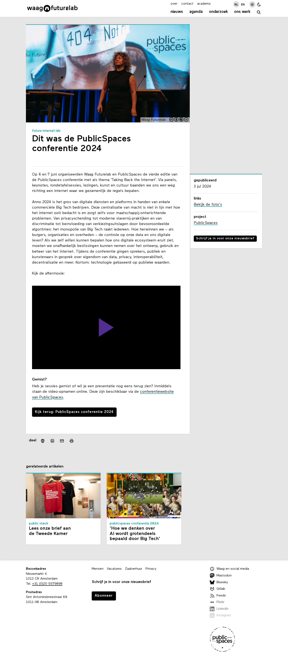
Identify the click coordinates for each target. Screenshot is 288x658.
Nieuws (177, 12)
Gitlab (221, 589)
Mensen (98, 569)
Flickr (220, 602)
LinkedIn (223, 609)
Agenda (196, 12)
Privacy (150, 569)
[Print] (72, 441)
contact (187, 3)
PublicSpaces (206, 223)
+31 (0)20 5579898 (47, 584)
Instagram (224, 615)
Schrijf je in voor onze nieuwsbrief (225, 238)
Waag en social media (233, 569)
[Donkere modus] (259, 4)
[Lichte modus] (252, 4)
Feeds (221, 595)
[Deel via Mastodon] (43, 441)
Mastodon (224, 575)
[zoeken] (259, 12)
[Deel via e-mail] (62, 441)
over (174, 3)
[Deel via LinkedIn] (52, 441)
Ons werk (242, 12)
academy (204, 3)
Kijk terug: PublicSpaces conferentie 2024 (74, 412)
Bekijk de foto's (208, 205)
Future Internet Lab (46, 131)
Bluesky (222, 582)
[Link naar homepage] (52, 8)
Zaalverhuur (133, 569)
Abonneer (104, 596)
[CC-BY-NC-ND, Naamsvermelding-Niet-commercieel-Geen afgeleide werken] (179, 120)
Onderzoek (218, 12)
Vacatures (114, 569)
